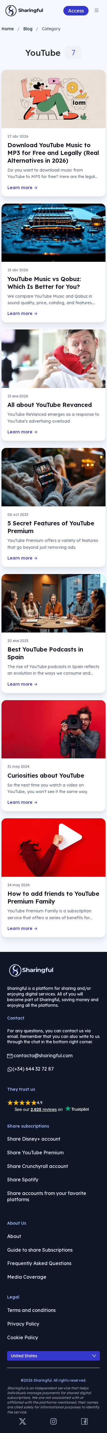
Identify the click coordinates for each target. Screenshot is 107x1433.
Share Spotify (22, 1179)
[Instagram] (53, 1422)
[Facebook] (84, 1422)
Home (7, 28)
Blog (27, 28)
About (14, 1236)
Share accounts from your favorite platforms (46, 1196)
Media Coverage (26, 1277)
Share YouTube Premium (35, 1152)
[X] (22, 1422)
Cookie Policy (22, 1337)
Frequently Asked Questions (39, 1263)
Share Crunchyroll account (37, 1166)
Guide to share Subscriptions (40, 1250)
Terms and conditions (31, 1310)
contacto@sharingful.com (43, 1055)
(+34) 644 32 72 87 (33, 1069)
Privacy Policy (23, 1324)
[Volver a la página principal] (24, 11)
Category (51, 28)
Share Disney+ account (33, 1139)
